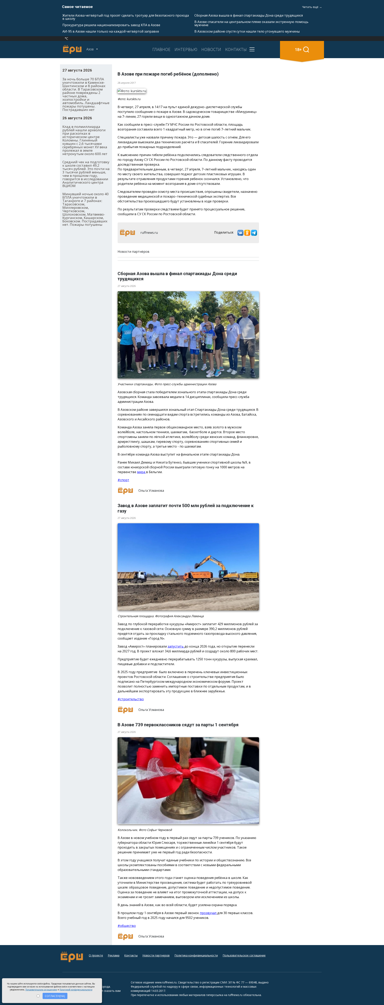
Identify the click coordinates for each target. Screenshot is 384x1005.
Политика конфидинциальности (196, 955)
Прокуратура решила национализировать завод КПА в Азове (111, 25)
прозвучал (208, 913)
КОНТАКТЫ (236, 49)
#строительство (131, 699)
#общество (127, 925)
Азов (90, 49)
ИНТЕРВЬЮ (186, 49)
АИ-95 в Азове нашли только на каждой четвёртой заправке (110, 31)
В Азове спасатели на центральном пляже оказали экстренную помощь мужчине (251, 23)
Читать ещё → (312, 7)
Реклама (113, 955)
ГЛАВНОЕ (161, 49)
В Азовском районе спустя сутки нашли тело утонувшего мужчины (247, 31)
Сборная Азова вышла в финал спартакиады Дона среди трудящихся (248, 15)
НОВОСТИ (211, 49)
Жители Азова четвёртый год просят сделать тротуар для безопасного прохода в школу (125, 17)
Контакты (131, 955)
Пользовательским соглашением (41, 989)
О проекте (96, 955)
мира (141, 472)
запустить (176, 646)
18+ (298, 49)
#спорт (123, 480)
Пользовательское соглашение (244, 955)
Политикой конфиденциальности (76, 989)
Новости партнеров (156, 955)
